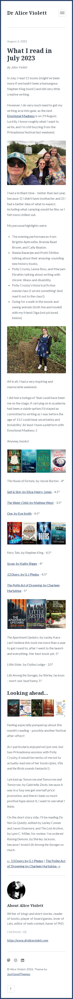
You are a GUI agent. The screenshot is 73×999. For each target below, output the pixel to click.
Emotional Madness (21, 116)
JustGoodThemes (18, 974)
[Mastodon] (8, 960)
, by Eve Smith (19, 513)
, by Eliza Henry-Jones (29, 492)
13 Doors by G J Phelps (25, 861)
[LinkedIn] (22, 960)
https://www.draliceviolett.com (27, 940)
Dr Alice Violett (27, 12)
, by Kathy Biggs (22, 563)
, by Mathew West (30, 502)
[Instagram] (15, 960)
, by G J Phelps (23, 574)
